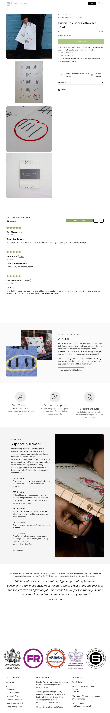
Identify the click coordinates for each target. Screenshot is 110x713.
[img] (101, 31)
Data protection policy (15, 703)
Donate (92, 4)
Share (63, 90)
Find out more (18, 550)
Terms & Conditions (14, 700)
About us (10, 682)
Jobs (8, 685)
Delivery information (14, 696)
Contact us (10, 689)
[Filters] (95, 221)
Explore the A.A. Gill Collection (71, 370)
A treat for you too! (71, 15)
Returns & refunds (13, 692)
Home (60, 15)
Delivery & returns (64, 82)
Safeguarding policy (14, 707)
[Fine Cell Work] (17, 4)
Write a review (79, 220)
